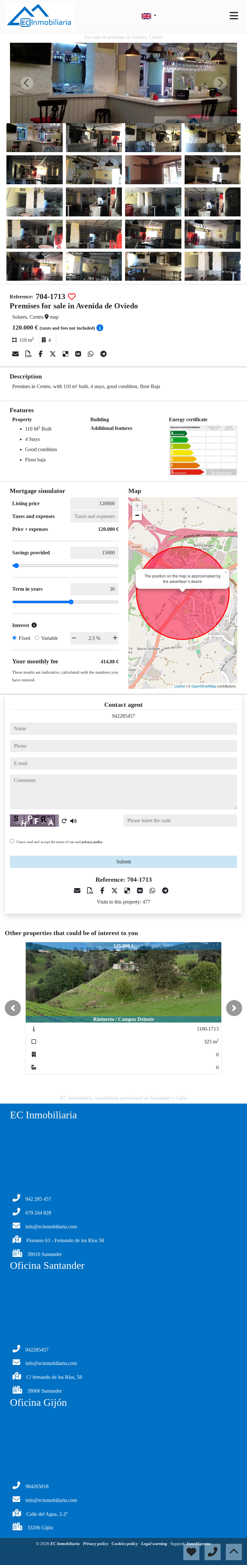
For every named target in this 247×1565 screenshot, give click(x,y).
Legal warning (154, 1543)
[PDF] (29, 354)
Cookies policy (125, 1543)
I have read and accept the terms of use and (59, 842)
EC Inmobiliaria (65, 1543)
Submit (123, 861)
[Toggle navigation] (234, 16)
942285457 (123, 716)
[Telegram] (103, 354)
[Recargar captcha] (64, 820)
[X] (54, 354)
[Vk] (79, 354)
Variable (49, 638)
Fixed (24, 638)
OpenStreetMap (203, 685)
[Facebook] (41, 354)
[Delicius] (66, 354)
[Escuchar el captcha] (73, 820)
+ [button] (137, 506)
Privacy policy (96, 1543)
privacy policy (92, 842)
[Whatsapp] (91, 354)
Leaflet (179, 685)
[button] (13, 1008)
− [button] (137, 515)
